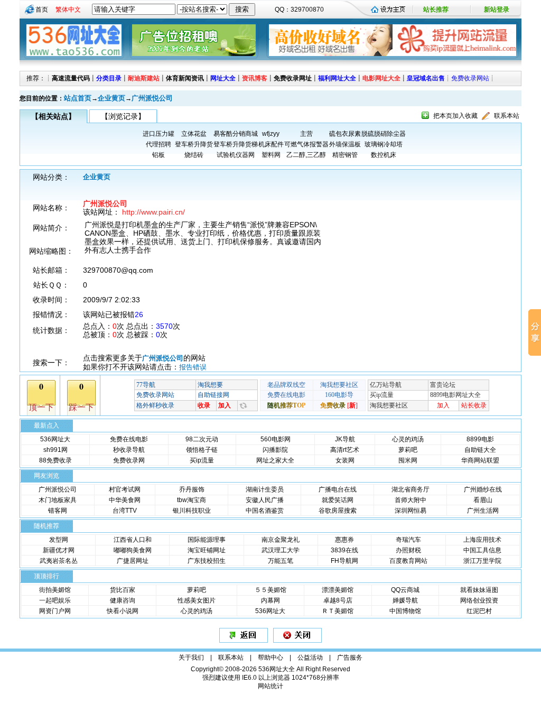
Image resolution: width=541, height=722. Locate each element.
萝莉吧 (407, 449)
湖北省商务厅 (410, 489)
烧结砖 (193, 155)
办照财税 (408, 550)
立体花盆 (194, 133)
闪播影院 (275, 449)
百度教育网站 (408, 560)
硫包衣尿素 (345, 133)
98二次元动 (201, 439)
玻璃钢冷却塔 (384, 144)
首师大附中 (410, 500)
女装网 (345, 460)
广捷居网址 (132, 560)
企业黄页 (111, 98)
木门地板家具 (58, 500)
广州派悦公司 (152, 98)
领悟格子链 (202, 449)
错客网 (57, 510)
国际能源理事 (207, 539)
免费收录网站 (470, 78)
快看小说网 (122, 611)
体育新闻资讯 (185, 78)
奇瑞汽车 (408, 539)
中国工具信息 (482, 550)
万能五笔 (280, 560)
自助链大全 (480, 449)
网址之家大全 (275, 460)
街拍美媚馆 (55, 590)
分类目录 (109, 78)
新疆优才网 (58, 550)
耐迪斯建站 (144, 78)
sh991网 (55, 449)
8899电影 (480, 439)
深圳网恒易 (410, 510)
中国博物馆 (405, 611)
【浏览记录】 (123, 116)
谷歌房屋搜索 (338, 510)
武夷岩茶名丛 (59, 560)
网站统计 (270, 686)
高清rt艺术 (344, 449)
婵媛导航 (405, 600)
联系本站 (506, 115)
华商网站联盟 (480, 460)
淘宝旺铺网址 (207, 550)
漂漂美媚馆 (337, 590)
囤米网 (407, 460)
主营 (306, 133)
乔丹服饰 (191, 489)
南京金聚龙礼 (281, 539)
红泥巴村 (479, 611)
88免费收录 (55, 460)
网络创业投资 (479, 600)
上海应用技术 (482, 539)
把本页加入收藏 (455, 115)
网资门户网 (55, 611)
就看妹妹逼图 (479, 590)
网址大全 (223, 78)
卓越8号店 (337, 600)
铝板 (158, 155)
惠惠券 (344, 539)
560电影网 (275, 439)
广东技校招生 (207, 560)
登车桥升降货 (194, 144)
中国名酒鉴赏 (265, 510)
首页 (41, 9)
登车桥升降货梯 (235, 144)
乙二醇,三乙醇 (306, 155)
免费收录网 (129, 460)
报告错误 (193, 367)
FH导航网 (344, 560)
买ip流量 (202, 460)
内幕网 (270, 600)
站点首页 (77, 98)
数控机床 (383, 155)
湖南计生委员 (265, 489)
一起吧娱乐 (55, 600)
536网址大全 (276, 669)
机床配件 (271, 144)
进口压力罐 (158, 133)
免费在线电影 (129, 439)
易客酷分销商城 (235, 133)
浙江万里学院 (482, 560)
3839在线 (344, 550)
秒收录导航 (129, 449)
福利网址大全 (337, 78)
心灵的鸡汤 (408, 439)
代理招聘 (158, 144)
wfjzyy (270, 133)
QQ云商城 (405, 590)
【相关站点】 (53, 116)
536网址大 (55, 439)
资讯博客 (254, 78)
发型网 (58, 539)
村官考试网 (125, 489)
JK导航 (345, 439)
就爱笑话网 (337, 500)
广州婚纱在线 (483, 489)
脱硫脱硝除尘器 (383, 133)
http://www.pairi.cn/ (153, 212)
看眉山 (482, 500)
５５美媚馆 (270, 590)
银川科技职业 (192, 510)
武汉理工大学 (281, 550)
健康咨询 (122, 600)
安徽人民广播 (265, 500)
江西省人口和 (133, 539)
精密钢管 (345, 155)
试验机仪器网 (236, 155)
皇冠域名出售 (426, 78)
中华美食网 (125, 500)
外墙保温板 (345, 144)
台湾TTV (125, 510)
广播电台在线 (338, 489)
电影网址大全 (381, 78)
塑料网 (271, 155)
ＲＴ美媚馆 (337, 611)
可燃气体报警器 (306, 144)
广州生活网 (483, 510)
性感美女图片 (197, 600)
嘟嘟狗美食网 (133, 550)
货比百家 (122, 590)
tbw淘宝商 (191, 500)
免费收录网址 (293, 78)
